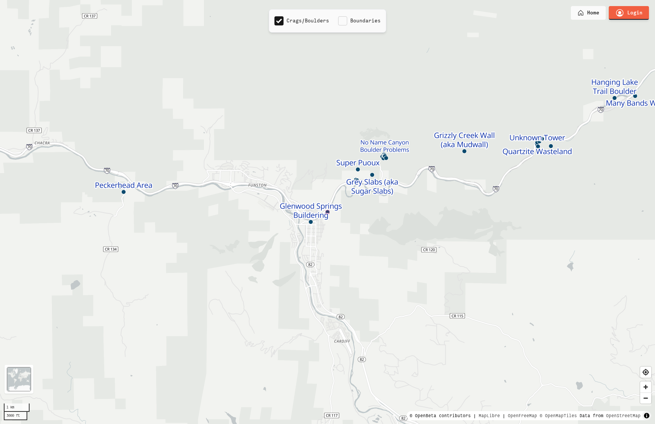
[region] (327, 212)
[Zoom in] (645, 386)
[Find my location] (645, 372)
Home (593, 12)
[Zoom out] (645, 398)
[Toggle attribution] (646, 415)
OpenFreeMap (522, 415)
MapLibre (489, 415)
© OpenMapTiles (558, 415)
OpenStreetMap (623, 415)
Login (634, 12)
